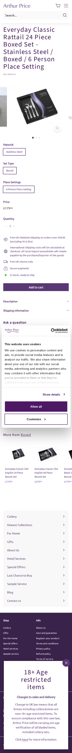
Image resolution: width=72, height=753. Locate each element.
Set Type (8, 163)
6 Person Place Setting (18, 189)
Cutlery (7, 627)
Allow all (36, 406)
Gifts (5, 632)
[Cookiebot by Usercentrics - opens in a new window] (51, 330)
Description (10, 301)
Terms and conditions (47, 643)
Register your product (48, 638)
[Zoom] (57, 128)
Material (8, 144)
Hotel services (10, 648)
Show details (51, 394)
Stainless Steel (14, 151)
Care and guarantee (46, 632)
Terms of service (44, 658)
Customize (34, 419)
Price (6, 201)
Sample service (11, 653)
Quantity (8, 218)
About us (41, 627)
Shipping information (16, 310)
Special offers (10, 643)
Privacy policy (43, 648)
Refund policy (43, 653)
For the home (10, 638)
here (25, 739)
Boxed (9, 170)
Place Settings (12, 182)
